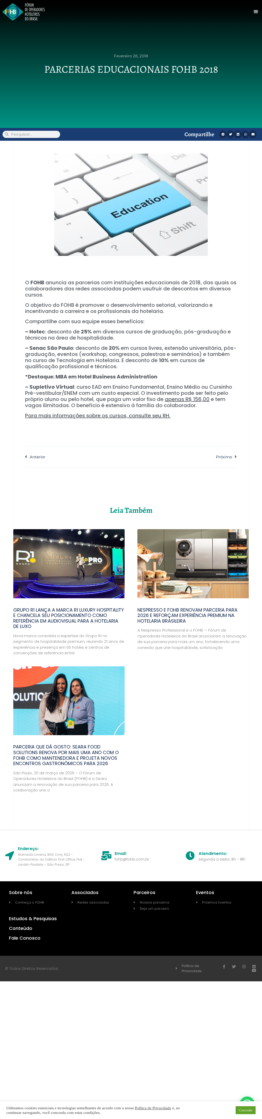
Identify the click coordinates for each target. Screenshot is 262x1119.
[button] (256, 11)
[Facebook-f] (224, 967)
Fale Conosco (24, 938)
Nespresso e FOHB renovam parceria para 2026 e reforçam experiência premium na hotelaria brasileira (187, 615)
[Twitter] (234, 967)
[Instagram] (244, 967)
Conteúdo (20, 928)
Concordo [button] (246, 1110)
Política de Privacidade (153, 1108)
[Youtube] (254, 970)
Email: (121, 853)
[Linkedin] (254, 967)
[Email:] (106, 855)
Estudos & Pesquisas (33, 918)
